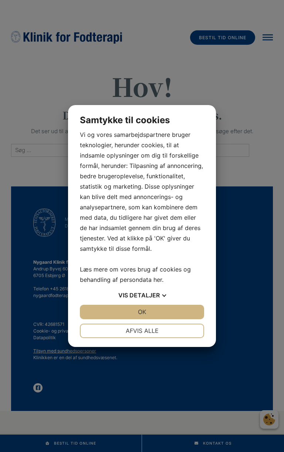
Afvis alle (142, 330)
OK (142, 312)
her (157, 279)
